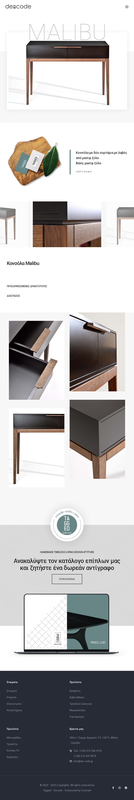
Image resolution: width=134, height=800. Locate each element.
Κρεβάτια (75, 690)
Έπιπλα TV (13, 750)
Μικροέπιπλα (77, 710)
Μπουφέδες (14, 737)
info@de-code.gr (83, 761)
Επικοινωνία (14, 703)
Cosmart (86, 790)
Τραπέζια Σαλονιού (81, 703)
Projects (11, 697)
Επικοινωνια (67, 579)
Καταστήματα (14, 710)
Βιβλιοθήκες (77, 697)
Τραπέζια (12, 744)
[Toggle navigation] (127, 7)
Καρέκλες (12, 757)
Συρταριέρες (77, 716)
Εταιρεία (12, 690)
